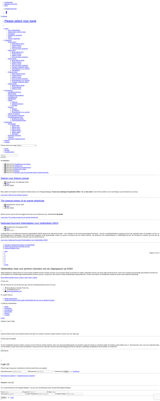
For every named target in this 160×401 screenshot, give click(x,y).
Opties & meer (16, 47)
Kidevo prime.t (13, 72)
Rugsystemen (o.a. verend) (21, 68)
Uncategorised (9, 152)
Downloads (8, 122)
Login (12, 397)
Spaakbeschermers (14, 92)
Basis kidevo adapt (18, 85)
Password (26, 392)
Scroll (3, 318)
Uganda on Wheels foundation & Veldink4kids (19, 245)
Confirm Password (31, 394)
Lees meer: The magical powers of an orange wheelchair (19, 217)
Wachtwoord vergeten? (8, 376)
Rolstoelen (8, 40)
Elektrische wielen (18, 119)
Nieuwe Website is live (11, 248)
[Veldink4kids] (4, 16)
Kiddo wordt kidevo (10, 298)
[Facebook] (6, 13)
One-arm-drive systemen (20, 48)
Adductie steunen (17, 104)
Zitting (10, 100)
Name (3, 392)
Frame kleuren (16, 45)
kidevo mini (12, 50)
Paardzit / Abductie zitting (20, 67)
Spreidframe (16, 70)
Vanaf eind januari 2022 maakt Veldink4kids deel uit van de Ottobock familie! (29, 300)
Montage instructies (10, 4)
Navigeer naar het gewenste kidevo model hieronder (31, 172)
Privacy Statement (14, 38)
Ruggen (10, 107)
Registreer (76, 371)
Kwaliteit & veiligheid (15, 35)
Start (6, 251)
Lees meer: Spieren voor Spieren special (14, 195)
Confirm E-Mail (60, 394)
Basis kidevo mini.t (18, 43)
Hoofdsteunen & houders (22, 164)
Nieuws (6, 140)
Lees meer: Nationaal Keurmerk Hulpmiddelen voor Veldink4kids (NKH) (24, 240)
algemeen (15, 134)
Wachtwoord (32, 371)
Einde (6, 265)
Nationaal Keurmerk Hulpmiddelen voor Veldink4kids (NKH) (29, 223)
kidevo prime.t (16, 130)
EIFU (6, 5)
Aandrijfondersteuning (15, 117)
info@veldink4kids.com (14, 291)
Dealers (16, 171)
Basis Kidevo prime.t (18, 74)
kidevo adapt (12, 84)
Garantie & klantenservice (16, 139)
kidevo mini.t (12, 42)
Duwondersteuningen (19, 120)
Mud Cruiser (12, 94)
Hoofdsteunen (12, 97)
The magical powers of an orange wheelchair (22, 200)
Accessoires (8, 90)
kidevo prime (12, 58)
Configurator (8, 2)
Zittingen (15, 102)
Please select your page (20, 21)
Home (6, 28)
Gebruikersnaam (6, 371)
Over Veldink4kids (14, 30)
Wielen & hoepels (14, 114)
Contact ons (18, 166)
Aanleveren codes (20, 169)
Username (4, 394)
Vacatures (11, 33)
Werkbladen (12, 99)
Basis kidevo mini (17, 52)
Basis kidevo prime (18, 60)
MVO (9, 37)
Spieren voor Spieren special (15, 178)
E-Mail (49, 392)
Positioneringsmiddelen (16, 95)
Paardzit (14, 105)
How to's (11, 137)
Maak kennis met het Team (17, 32)
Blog (7, 184)
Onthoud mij (58, 371)
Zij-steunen (15, 110)
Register (3, 397)
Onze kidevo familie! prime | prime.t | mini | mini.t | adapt (19, 277)
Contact (7, 142)
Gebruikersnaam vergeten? (26, 376)
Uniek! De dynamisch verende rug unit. (17, 246)
